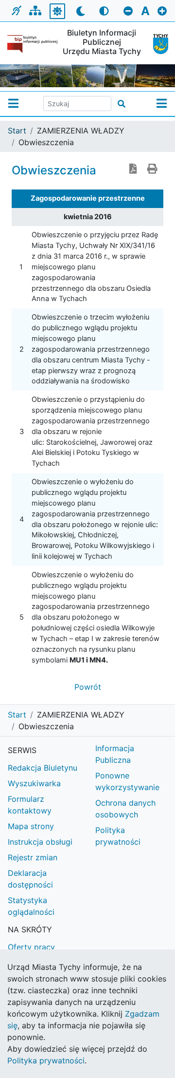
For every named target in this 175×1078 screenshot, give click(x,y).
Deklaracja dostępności (30, 878)
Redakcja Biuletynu (42, 768)
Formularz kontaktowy (30, 804)
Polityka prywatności (117, 836)
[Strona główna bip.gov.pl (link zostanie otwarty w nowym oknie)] (32, 44)
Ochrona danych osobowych (125, 808)
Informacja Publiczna (114, 754)
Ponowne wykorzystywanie (127, 781)
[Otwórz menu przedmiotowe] (161, 104)
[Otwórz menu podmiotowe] (13, 104)
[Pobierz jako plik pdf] (133, 169)
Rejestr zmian (32, 857)
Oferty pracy (31, 947)
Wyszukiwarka (34, 783)
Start (17, 130)
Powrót (87, 687)
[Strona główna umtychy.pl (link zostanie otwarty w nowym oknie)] (157, 44)
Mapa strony (31, 826)
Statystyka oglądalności (31, 906)
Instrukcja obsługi (40, 842)
